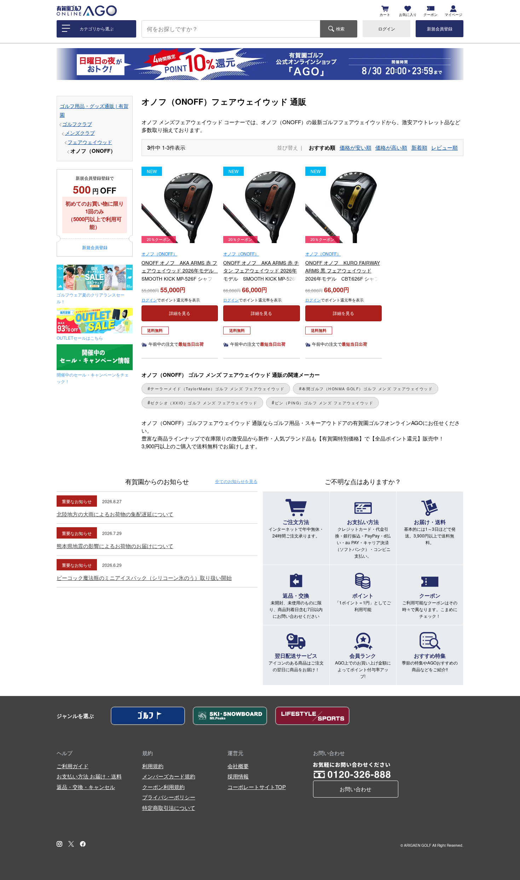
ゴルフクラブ (77, 124)
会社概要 (238, 766)
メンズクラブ (80, 133)
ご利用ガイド (72, 766)
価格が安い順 (355, 147)
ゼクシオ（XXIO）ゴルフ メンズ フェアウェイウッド (204, 403)
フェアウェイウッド (90, 142)
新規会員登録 (439, 28)
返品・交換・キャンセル (86, 786)
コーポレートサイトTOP (256, 786)
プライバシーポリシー (168, 797)
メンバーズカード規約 (168, 776)
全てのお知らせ (236, 481)
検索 (340, 28)
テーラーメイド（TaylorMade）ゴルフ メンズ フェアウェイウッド (217, 388)
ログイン (386, 28)
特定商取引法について (168, 807)
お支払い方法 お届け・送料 (89, 776)
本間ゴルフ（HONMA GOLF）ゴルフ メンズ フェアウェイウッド (367, 388)
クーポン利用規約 (163, 786)
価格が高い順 (391, 147)
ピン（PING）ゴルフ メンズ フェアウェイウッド (324, 403)
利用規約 (152, 766)
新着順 (419, 147)
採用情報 (238, 776)
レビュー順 (444, 147)
